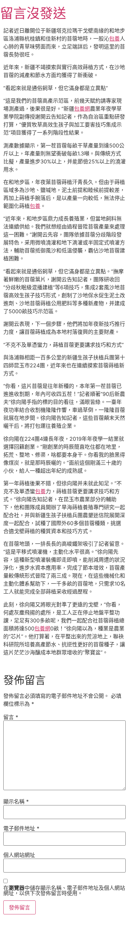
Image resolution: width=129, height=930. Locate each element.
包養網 (82, 108)
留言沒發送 (33, 13)
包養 (114, 38)
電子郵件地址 (21, 828)
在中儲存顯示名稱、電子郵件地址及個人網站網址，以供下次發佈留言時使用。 (64, 890)
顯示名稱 (16, 801)
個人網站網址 (19, 855)
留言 (10, 717)
